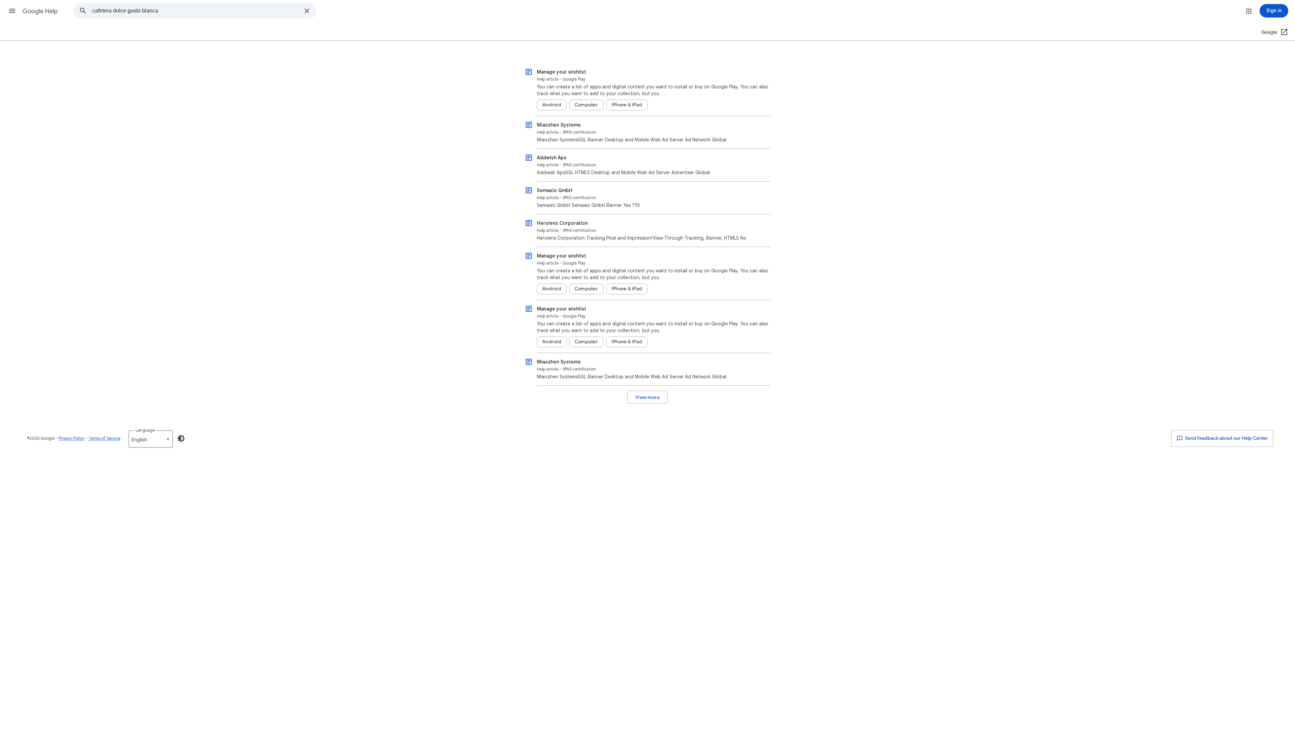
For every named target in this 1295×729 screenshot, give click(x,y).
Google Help (40, 11)
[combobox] (196, 11)
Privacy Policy (71, 438)
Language (145, 430)
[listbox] (150, 439)
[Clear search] (306, 11)
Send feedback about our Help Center (1226, 438)
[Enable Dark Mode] (181, 438)
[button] (12, 11)
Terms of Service (104, 438)
